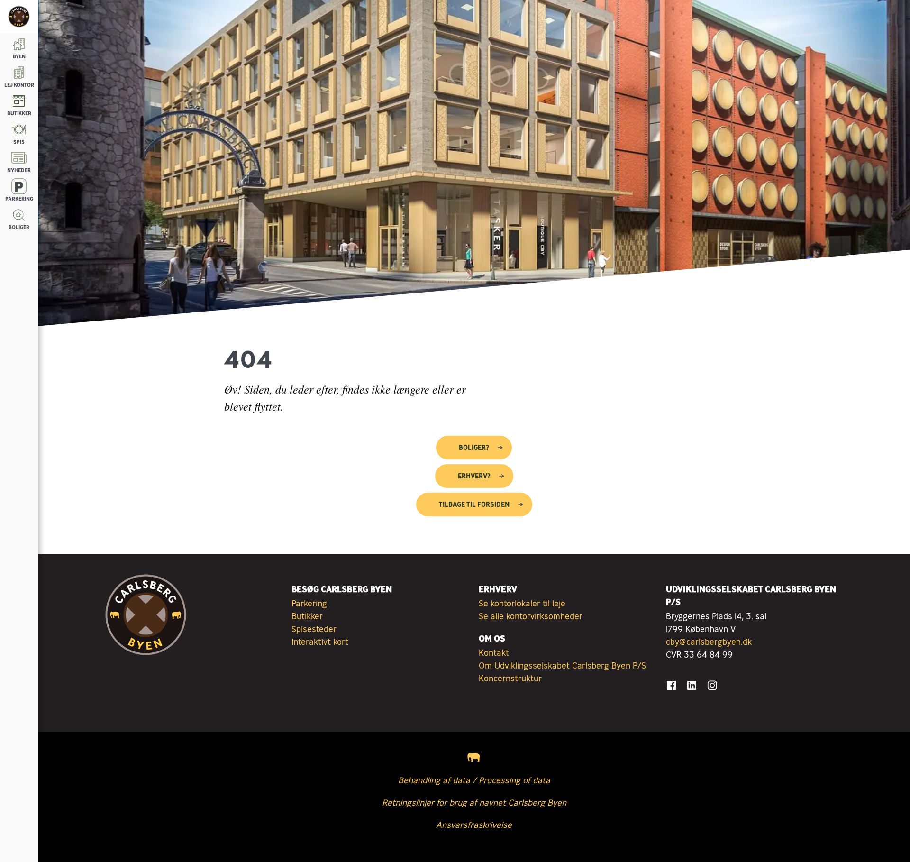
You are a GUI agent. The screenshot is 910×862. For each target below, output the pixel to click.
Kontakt (494, 652)
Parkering (309, 603)
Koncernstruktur (510, 678)
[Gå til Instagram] (712, 685)
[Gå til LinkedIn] (691, 685)
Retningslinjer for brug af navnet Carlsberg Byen (474, 802)
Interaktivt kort (319, 641)
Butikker (307, 616)
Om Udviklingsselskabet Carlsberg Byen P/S (562, 665)
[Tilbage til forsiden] (19, 17)
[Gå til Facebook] (671, 685)
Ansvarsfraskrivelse (474, 824)
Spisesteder (314, 629)
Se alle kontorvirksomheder (530, 616)
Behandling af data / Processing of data (474, 780)
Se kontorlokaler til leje (522, 603)
